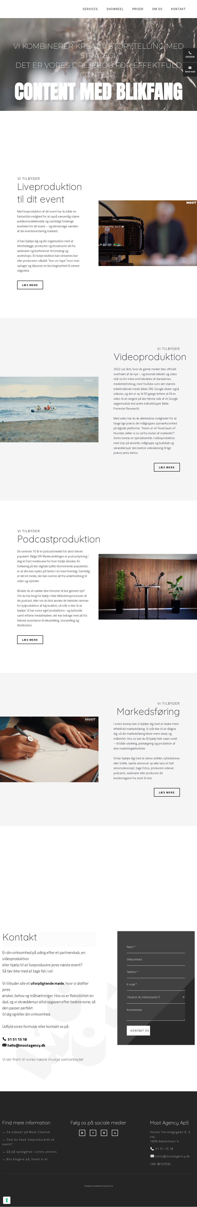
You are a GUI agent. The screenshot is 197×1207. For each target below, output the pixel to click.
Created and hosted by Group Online (98, 1185)
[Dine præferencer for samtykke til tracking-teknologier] (6, 1200)
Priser (138, 8)
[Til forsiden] (14, 9)
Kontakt (178, 8)
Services (90, 8)
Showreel (115, 8)
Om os (157, 8)
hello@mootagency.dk (26, 1045)
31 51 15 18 (17, 1039)
